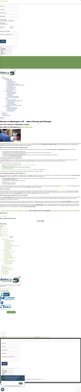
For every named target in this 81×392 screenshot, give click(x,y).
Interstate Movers (10, 94)
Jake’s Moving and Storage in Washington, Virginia (14, 210)
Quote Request (5, 272)
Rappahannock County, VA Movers (16, 143)
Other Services (5, 259)
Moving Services (5, 78)
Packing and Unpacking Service (13, 83)
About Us (4, 114)
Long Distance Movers (11, 81)
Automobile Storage (8, 256)
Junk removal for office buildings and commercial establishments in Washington (17, 169)
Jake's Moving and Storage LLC (13, 337)
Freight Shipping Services (12, 91)
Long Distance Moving (9, 241)
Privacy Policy (26, 337)
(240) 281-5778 (5, 234)
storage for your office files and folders (28, 164)
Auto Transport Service (11, 89)
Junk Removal (7, 106)
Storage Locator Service (11, 104)
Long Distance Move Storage (10, 257)
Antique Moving (8, 248)
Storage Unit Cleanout (11, 109)
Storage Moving (8, 252)
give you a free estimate (61, 191)
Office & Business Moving (8, 268)
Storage (6, 98)
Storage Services (5, 250)
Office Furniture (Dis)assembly (13, 96)
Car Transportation (8, 262)
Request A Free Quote (6, 68)
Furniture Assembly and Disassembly (12, 245)
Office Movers (10, 95)
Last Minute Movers (6, 115)
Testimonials (4, 113)
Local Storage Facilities (11, 99)
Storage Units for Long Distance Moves (14, 100)
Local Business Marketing (45, 337)
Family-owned (5, 181)
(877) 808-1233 (4, 233)
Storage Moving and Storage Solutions (14, 105)
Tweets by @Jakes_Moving (5, 309)
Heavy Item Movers (11, 88)
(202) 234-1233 (4, 231)
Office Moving (7, 242)
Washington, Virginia (28, 143)
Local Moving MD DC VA (9, 240)
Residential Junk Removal (12, 107)
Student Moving (8, 243)
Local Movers (9, 80)
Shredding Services (10, 110)
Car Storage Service (11, 101)
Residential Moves (8, 79)
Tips (3, 112)
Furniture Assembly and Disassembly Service (15, 85)
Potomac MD (64, 185)
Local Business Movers (11, 92)
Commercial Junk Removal (12, 108)
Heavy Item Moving (8, 249)
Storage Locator (8, 253)
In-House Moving (10, 82)
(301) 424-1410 (10, 288)
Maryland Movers (6, 267)
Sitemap (21, 337)
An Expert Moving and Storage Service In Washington (66, 210)
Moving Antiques (10, 86)
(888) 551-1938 (3, 227)
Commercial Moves (8, 90)
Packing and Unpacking (9, 244)
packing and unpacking (9, 166)
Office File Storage (10, 103)
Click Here (42, 379)
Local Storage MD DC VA (9, 251)
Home (3, 77)
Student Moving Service (11, 87)
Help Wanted (4, 67)
